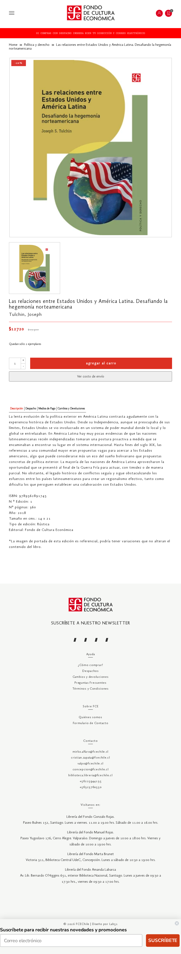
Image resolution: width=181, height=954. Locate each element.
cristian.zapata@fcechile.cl (90, 757)
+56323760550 (91, 787)
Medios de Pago (46, 408)
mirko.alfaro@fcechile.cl (90, 752)
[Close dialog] (176, 923)
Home (13, 45)
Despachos (90, 671)
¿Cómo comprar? (90, 665)
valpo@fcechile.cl (90, 763)
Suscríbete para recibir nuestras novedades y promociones (63, 930)
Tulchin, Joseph (25, 314)
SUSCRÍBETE (162, 940)
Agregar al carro (101, 363)
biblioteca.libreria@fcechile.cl (90, 775)
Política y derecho (36, 45)
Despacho (30, 408)
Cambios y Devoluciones (71, 408)
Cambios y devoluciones (91, 677)
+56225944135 (91, 781)
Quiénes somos (90, 717)
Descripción (16, 408)
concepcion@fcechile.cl (91, 769)
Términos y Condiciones (90, 689)
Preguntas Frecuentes (90, 683)
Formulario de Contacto (90, 723)
